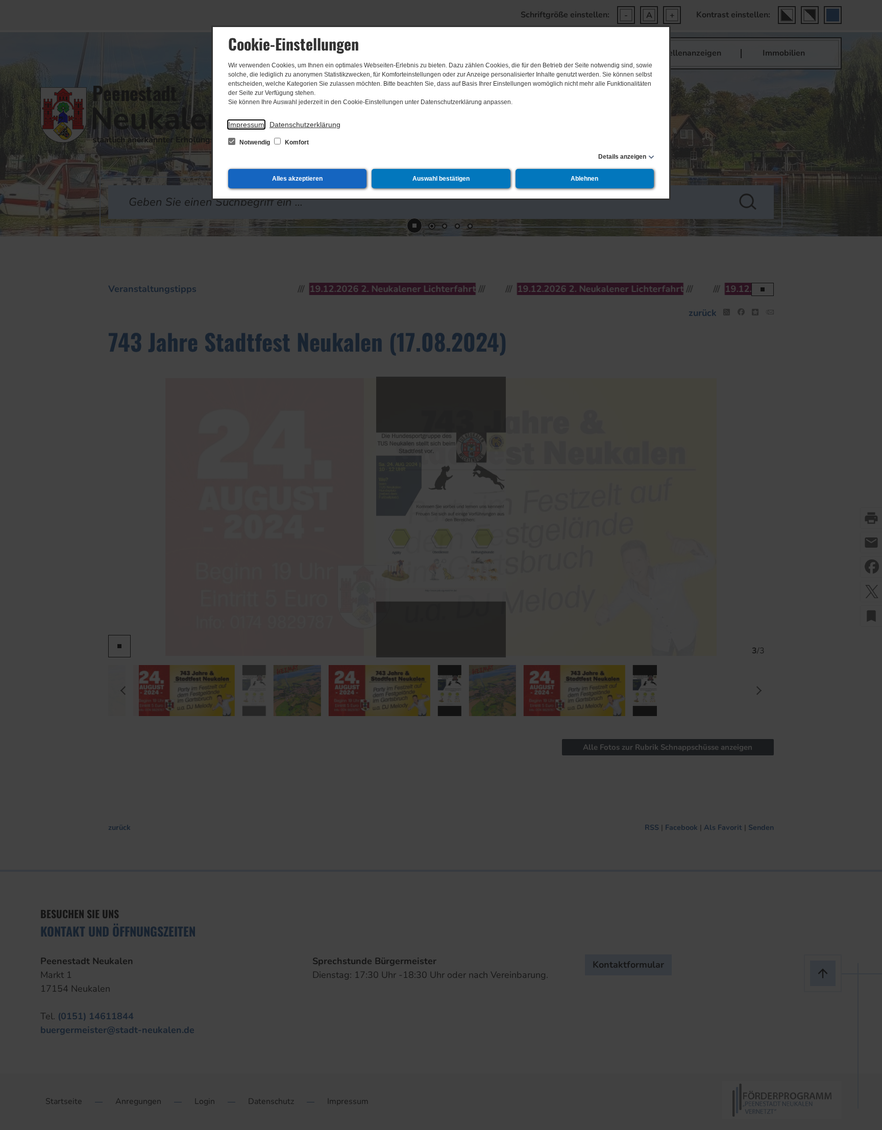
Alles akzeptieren (297, 178)
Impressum (246, 124)
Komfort (296, 142)
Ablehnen (584, 178)
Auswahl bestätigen (441, 178)
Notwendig (255, 142)
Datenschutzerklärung (305, 124)
